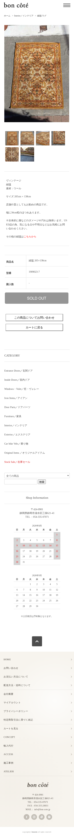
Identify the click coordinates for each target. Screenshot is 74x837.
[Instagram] (34, 817)
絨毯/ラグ (41, 15)
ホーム (7, 15)
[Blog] (49, 817)
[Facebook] (26, 817)
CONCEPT (9, 737)
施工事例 (8, 763)
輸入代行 (8, 745)
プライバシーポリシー (16, 711)
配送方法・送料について (17, 685)
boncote (35, 832)
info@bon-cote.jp (42, 809)
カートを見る (11, 728)
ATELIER (9, 771)
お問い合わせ (11, 668)
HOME (7, 659)
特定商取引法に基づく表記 (18, 719)
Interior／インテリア (23, 15)
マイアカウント (12, 702)
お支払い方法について (16, 676)
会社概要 (8, 694)
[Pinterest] (42, 817)
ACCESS (8, 754)
